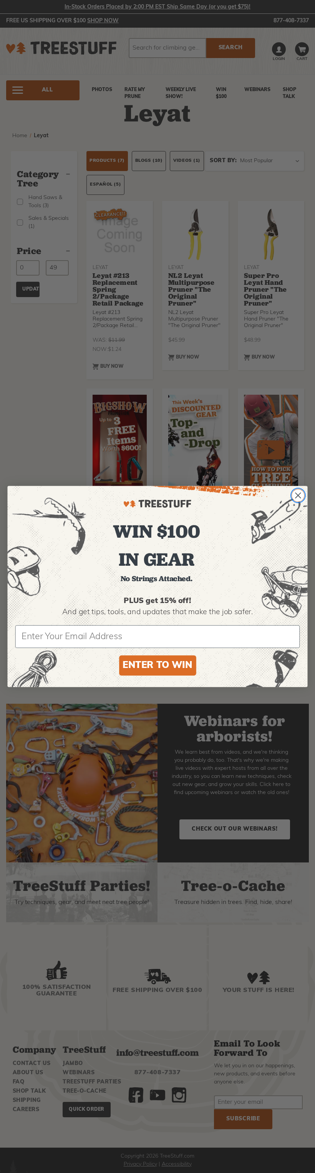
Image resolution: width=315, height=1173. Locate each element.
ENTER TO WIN (157, 665)
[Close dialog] (298, 495)
